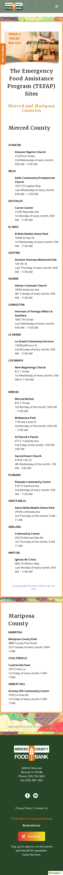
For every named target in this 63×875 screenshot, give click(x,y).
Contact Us (41, 808)
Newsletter (34, 836)
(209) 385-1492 (34, 780)
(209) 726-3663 (36, 776)
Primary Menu (57, 6)
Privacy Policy (24, 808)
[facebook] (27, 795)
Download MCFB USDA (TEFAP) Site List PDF (33, 587)
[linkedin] (35, 795)
